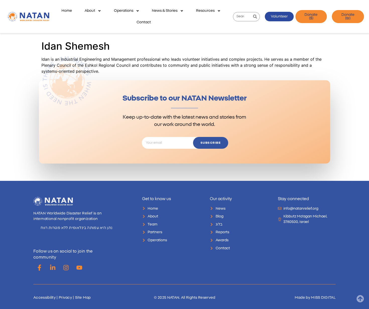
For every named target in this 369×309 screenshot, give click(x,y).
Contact (144, 22)
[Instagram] (66, 268)
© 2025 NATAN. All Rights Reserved (184, 297)
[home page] (28, 16)
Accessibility (44, 297)
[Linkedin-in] (53, 268)
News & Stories (164, 11)
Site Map (83, 297)
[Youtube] (79, 268)
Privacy (65, 297)
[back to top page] (360, 298)
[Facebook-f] (39, 268)
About (90, 11)
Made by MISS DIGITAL (315, 297)
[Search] (255, 16)
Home (67, 11)
